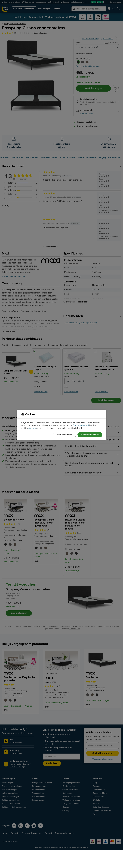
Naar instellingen (65, 435)
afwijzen (32, 428)
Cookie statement (81, 425)
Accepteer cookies (90, 435)
